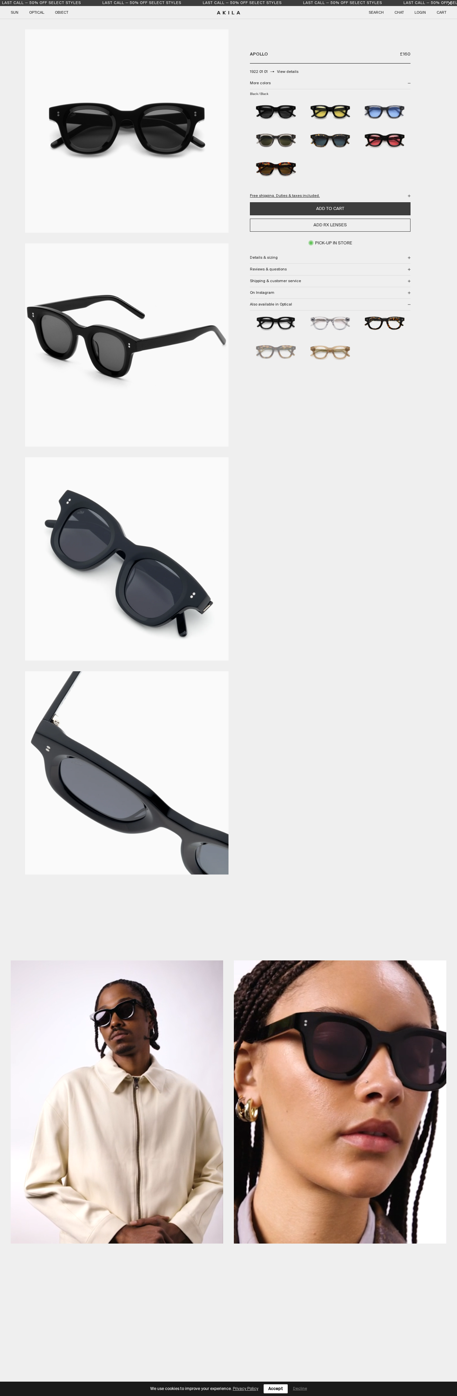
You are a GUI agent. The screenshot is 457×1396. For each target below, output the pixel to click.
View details (287, 72)
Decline (300, 1389)
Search (376, 13)
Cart (441, 13)
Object (61, 13)
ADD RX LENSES (330, 225)
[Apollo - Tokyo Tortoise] (384, 323)
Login (420, 13)
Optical (36, 13)
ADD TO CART (330, 208)
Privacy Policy (245, 1389)
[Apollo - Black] (276, 323)
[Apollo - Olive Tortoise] (276, 352)
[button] (117, 1102)
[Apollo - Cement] (330, 323)
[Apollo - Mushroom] (330, 352)
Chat (399, 13)
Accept (275, 1389)
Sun (14, 13)
